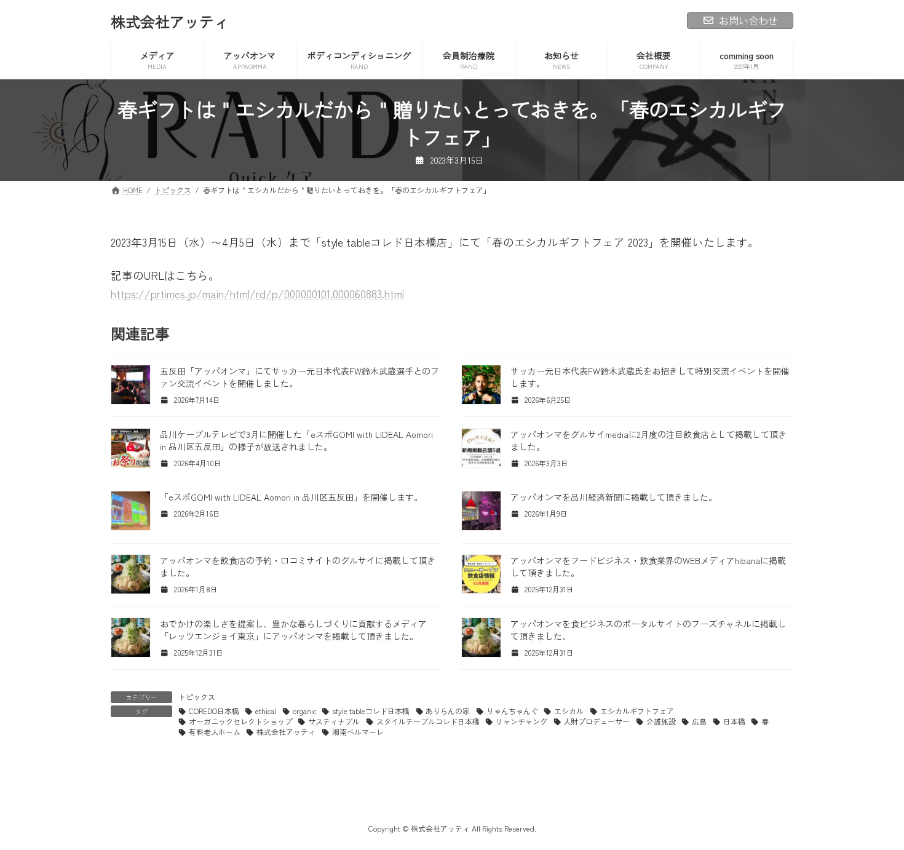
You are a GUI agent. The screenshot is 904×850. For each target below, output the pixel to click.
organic (304, 710)
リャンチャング (521, 721)
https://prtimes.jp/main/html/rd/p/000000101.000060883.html (257, 293)
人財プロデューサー (596, 721)
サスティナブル (334, 721)
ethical (265, 710)
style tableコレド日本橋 (371, 710)
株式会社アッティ (285, 731)
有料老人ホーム (214, 731)
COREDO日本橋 (214, 710)
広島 (699, 721)
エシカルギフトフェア (637, 710)
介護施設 (661, 721)
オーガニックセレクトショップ (240, 721)
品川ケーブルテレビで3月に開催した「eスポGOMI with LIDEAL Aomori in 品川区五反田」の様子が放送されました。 (296, 440)
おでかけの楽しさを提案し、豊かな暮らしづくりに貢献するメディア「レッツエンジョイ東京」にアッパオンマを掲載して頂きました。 (293, 630)
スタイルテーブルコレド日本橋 (428, 721)
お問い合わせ (748, 20)
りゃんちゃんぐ (512, 710)
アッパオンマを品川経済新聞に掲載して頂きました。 (613, 497)
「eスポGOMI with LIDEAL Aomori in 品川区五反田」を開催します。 (291, 497)
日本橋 (734, 721)
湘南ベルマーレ (358, 731)
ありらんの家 (448, 710)
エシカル (569, 710)
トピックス (196, 696)
